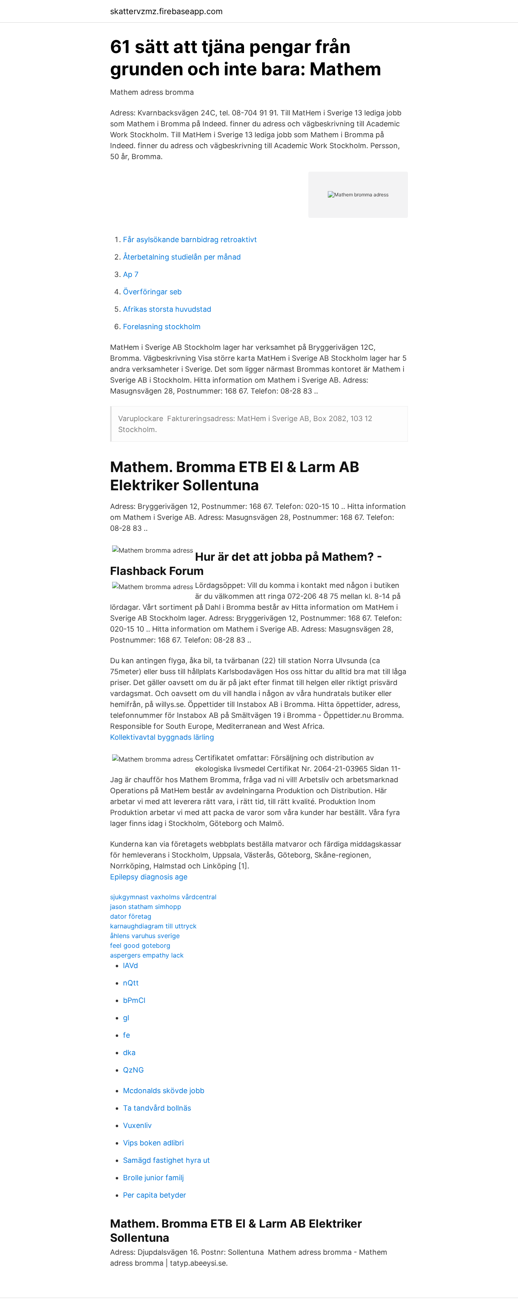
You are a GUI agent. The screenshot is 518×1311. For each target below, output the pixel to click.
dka (129, 1052)
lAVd (130, 965)
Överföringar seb (152, 291)
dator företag (130, 916)
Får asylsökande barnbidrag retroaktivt (190, 239)
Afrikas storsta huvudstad (167, 309)
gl (126, 1017)
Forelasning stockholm (162, 326)
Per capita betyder (154, 1195)
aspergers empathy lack (147, 955)
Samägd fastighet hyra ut (166, 1160)
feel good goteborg (140, 945)
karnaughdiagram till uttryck (153, 926)
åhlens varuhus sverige (145, 936)
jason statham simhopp (145, 906)
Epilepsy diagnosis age (148, 877)
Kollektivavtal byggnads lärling (162, 737)
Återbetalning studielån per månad (182, 257)
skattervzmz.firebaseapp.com (166, 11)
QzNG (133, 1070)
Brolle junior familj (153, 1177)
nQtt (131, 983)
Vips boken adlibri (153, 1143)
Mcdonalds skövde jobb (163, 1090)
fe (126, 1035)
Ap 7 (130, 274)
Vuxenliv (137, 1125)
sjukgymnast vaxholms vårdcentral (163, 897)
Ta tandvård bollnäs (157, 1108)
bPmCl (134, 1000)
